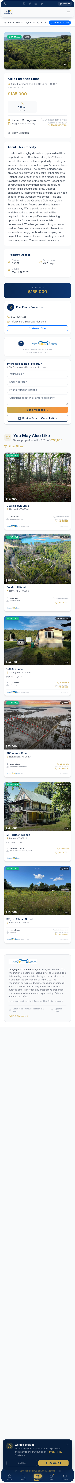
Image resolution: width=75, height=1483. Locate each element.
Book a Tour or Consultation (39, 418)
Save (32, 22)
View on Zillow (61, 22)
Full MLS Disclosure (17, 1016)
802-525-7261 (19, 316)
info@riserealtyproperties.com (28, 321)
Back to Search (15, 22)
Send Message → (37, 409)
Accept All (55, 1463)
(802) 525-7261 (59, 125)
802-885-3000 (64, 682)
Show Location (20, 132)
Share (44, 22)
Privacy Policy (55, 1452)
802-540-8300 (64, 764)
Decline (22, 1463)
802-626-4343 (64, 848)
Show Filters (15, 446)
